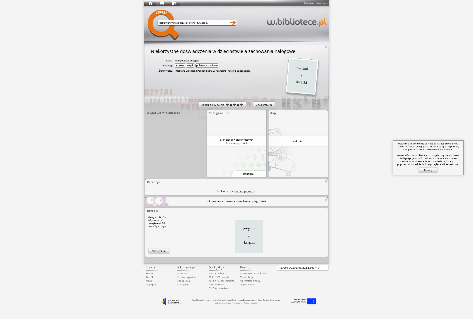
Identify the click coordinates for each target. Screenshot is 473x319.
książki (190, 65)
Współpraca (152, 284)
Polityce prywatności (411, 158)
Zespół (149, 277)
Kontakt (150, 273)
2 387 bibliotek (216, 284)
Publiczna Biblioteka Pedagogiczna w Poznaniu (200, 70)
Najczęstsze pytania (250, 280)
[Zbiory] (162, 3)
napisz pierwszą (245, 191)
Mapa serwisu (247, 284)
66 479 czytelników (218, 288)
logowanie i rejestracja (315, 3)
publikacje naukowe (207, 65)
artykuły (180, 65)
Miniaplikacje (246, 277)
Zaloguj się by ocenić (213, 104)
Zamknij (428, 170)
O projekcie (183, 284)
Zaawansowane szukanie (253, 273)
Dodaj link (248, 173)
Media (149, 280)
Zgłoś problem (264, 104)
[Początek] (150, 3)
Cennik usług (183, 280)
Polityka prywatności (187, 277)
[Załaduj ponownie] (325, 46)
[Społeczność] (174, 3)
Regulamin (182, 273)
